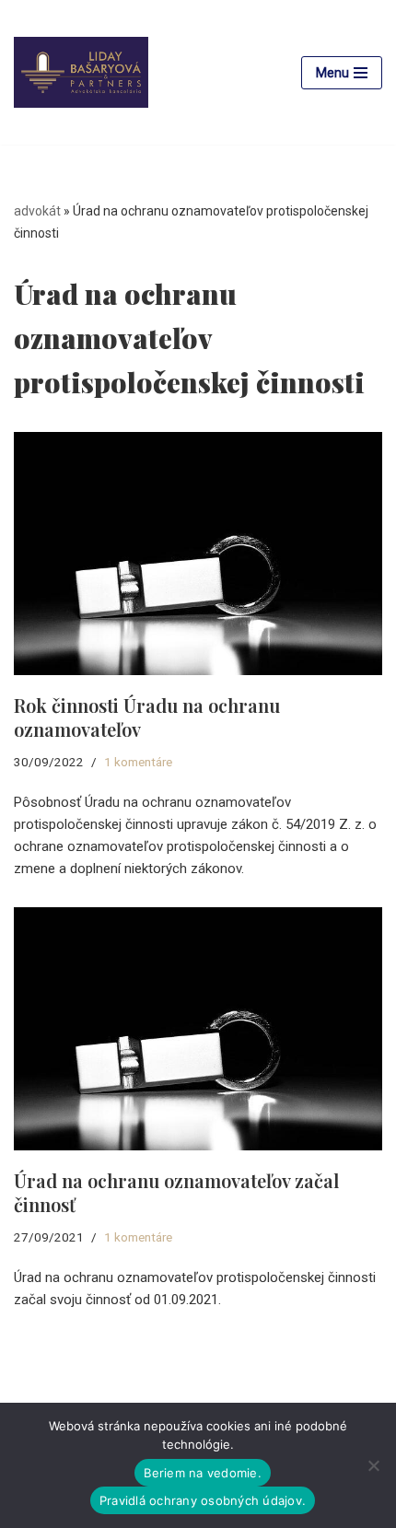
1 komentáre (138, 761)
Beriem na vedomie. (203, 1472)
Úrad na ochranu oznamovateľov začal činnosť (176, 1192)
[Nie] (373, 1465)
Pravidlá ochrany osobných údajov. (202, 1500)
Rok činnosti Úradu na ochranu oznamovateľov (147, 717)
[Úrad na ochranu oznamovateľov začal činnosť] (198, 1028)
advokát (37, 211)
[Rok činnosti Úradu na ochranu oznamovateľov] (198, 553)
